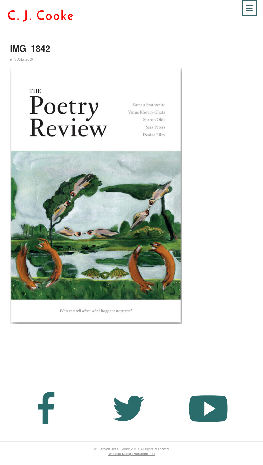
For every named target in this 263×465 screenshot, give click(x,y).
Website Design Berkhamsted (131, 453)
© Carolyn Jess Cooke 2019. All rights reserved (131, 448)
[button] (249, 8)
